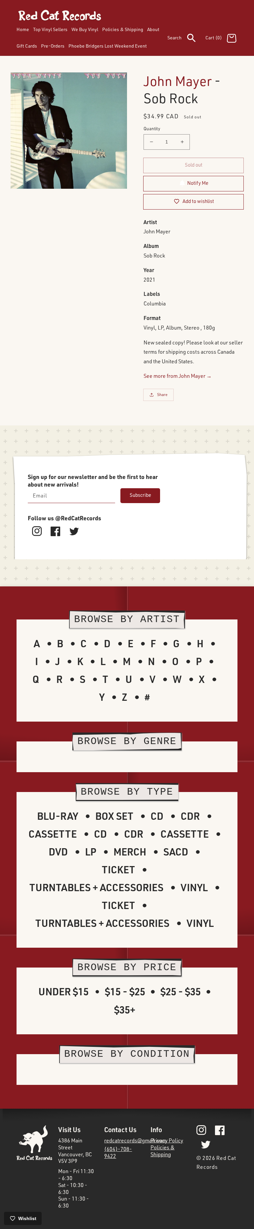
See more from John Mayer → (178, 376)
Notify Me (197, 183)
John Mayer (178, 80)
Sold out (193, 165)
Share (162, 394)
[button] (186, 39)
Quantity (152, 128)
